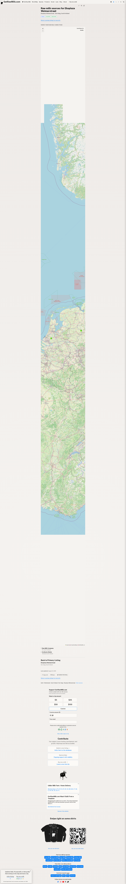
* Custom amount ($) (54, 712)
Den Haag (60, 683)
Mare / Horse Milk (67, 860)
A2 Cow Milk (54, 857)
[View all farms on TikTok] (68, 882)
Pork (67, 875)
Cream (50, 866)
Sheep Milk (69, 857)
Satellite (81, 30)
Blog (61, 1)
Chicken (72, 875)
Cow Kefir (48, 16)
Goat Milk (62, 857)
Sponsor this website (63, 811)
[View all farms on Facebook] (58, 882)
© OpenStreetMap (73, 644)
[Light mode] (121, 2)
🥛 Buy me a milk (72, 1)
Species (41, 1)
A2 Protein (77, 860)
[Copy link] (79, 5)
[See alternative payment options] (65, 729)
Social (52, 1)
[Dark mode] (116, 2)
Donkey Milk (77, 857)
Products (47, 1)
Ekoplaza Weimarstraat (47, 13)
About (65, 1)
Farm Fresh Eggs (56, 875)
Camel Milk (49, 860)
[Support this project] (113, 2)
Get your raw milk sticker (78, 848)
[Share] (81, 5)
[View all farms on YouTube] (63, 882)
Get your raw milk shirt (53, 848)
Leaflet (67, 644)
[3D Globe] (111, 2)
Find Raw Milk (27, 1)
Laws (57, 1)
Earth (42, 683)
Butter (45, 866)
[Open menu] (123, 2)
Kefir (60, 866)
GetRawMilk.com (81, 644)
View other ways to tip (63, 733)
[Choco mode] (118, 2)
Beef (63, 875)
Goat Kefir (54, 16)
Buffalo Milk (57, 860)
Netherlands (47, 683)
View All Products (66, 869)
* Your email (52, 719)
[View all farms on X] (66, 882)
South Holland (54, 683)
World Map (35, 1)
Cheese (55, 866)
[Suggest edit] (84, 5)
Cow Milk (47, 857)
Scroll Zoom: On (80, 28)
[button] (45, 336)
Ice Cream (80, 866)
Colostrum (57, 869)
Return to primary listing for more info (50, 20)
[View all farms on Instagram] (60, 882)
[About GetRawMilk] (3, 873)
